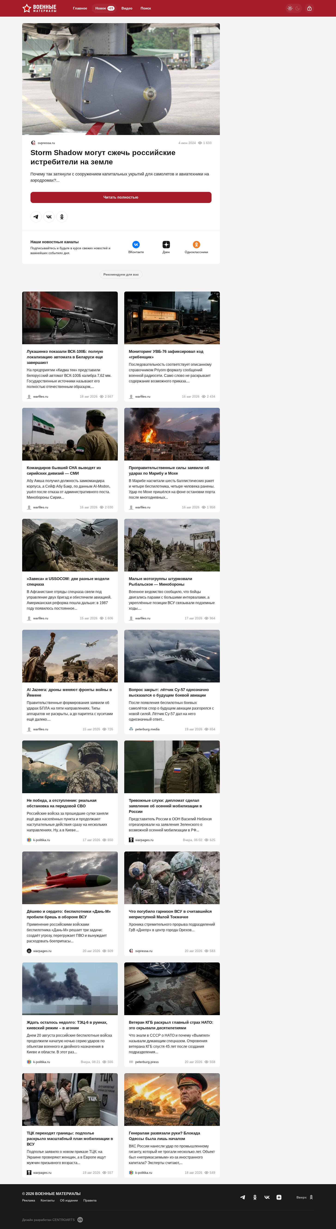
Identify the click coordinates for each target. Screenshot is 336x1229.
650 (110, 840)
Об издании (69, 1200)
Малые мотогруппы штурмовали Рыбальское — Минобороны (160, 582)
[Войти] (309, 8)
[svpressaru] (33, 142)
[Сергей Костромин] (29, 396)
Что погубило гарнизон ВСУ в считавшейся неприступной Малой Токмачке (170, 914)
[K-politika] (29, 840)
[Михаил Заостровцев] (29, 618)
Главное (80, 8)
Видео (126, 8)
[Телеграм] (243, 1197)
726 (110, 729)
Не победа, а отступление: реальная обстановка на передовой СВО (62, 803)
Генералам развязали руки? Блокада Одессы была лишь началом (164, 1136)
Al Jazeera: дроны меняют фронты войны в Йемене (69, 692)
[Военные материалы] (39, 8)
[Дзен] (279, 1197)
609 (110, 951)
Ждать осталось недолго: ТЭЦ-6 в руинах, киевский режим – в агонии (67, 1025)
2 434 (211, 396)
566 (110, 1061)
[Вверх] (305, 1197)
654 (212, 729)
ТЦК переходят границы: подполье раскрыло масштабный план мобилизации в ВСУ (70, 1138)
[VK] (267, 1197)
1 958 (211, 507)
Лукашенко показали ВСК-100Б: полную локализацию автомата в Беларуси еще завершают (65, 357)
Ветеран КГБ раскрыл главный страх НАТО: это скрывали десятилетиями (171, 1025)
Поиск (146, 8)
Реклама (28, 1200)
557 (110, 1172)
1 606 (109, 618)
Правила (90, 1200)
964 (212, 618)
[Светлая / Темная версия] (293, 8)
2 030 (109, 507)
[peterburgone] (29, 951)
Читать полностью (120, 197)
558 (212, 1061)
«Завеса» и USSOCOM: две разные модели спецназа (68, 582)
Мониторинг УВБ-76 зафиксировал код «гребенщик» (166, 354)
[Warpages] (131, 840)
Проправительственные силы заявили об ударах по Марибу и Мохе (169, 471)
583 (212, 951)
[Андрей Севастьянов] (131, 618)
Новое (104, 8)
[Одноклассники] (255, 1197)
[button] (36, 216)
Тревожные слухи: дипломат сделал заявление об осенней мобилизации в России (165, 806)
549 (212, 1172)
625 (212, 840)
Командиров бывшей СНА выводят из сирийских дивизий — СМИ (64, 471)
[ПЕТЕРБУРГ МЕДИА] (131, 729)
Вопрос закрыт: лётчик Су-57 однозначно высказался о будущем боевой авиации (169, 692)
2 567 (109, 396)
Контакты (47, 1200)
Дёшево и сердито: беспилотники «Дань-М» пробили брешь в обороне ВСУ (69, 914)
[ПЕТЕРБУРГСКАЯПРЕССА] (131, 1061)
